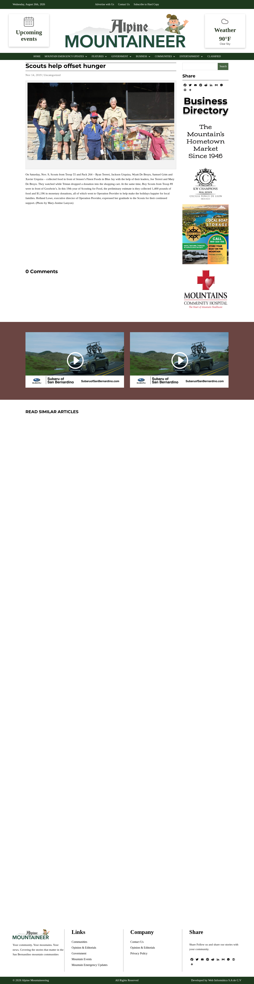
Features (98, 56)
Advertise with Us (104, 4)
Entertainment (190, 56)
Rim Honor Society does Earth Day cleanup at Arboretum (112, 722)
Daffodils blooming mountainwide (79, 554)
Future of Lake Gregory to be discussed (86, 891)
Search (223, 66)
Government (119, 56)
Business (141, 56)
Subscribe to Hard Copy (146, 4)
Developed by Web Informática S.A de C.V (216, 980)
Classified (214, 56)
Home (37, 56)
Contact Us (124, 4)
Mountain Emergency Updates (64, 56)
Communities (163, 56)
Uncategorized (52, 75)
